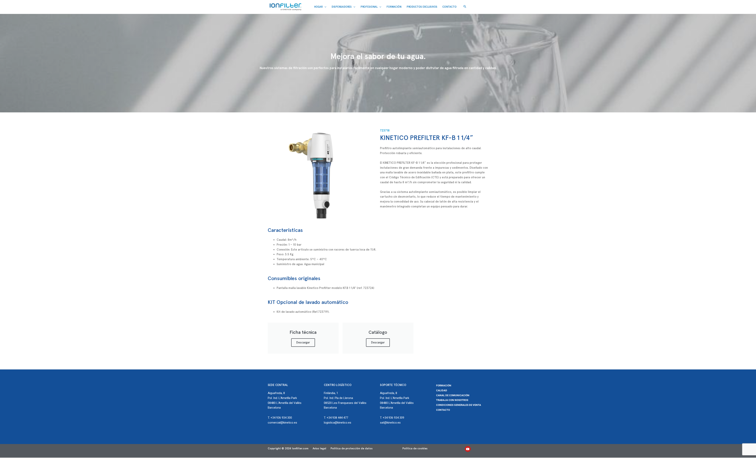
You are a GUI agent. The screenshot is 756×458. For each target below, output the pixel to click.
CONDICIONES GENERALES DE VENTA (458, 404)
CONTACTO (443, 409)
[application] (324, 7)
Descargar (303, 342)
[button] (465, 7)
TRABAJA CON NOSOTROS (452, 400)
